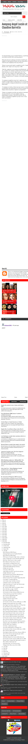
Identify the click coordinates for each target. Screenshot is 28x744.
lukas (4, 661)
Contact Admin (10, 701)
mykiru (4, 690)
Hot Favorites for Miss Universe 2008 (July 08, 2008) (14, 617)
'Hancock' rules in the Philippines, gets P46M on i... (14, 622)
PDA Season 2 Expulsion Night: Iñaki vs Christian (14, 557)
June (4, 646)
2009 (3, 539)
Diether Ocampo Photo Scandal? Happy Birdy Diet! (14, 577)
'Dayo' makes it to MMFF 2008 (9, 635)
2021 (3, 520)
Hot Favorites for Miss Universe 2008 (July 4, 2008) (14, 629)
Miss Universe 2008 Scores (9, 585)
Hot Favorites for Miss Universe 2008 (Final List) (13, 592)
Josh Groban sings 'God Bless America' (11, 581)
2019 (3, 523)
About (9, 1)
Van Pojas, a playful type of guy (10, 625)
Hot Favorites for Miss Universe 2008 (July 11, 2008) (14, 601)
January (5, 654)
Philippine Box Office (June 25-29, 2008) (11, 645)
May (4, 648)
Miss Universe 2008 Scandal (9, 597)
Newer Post (3, 397)
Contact (14, 1)
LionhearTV (4, 713)
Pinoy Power (13, 713)
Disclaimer (4, 703)
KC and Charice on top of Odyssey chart (12, 606)
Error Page (20, 1)
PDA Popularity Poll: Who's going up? (11, 576)
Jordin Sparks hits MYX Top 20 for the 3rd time (13, 571)
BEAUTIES (20, 31)
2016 (3, 528)
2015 (3, 529)
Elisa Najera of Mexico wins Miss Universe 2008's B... (14, 632)
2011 (3, 536)
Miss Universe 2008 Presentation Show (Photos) (13, 616)
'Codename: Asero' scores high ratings (11, 582)
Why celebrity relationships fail (9, 641)
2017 (3, 526)
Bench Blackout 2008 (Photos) (9, 552)
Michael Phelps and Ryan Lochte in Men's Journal (14, 609)
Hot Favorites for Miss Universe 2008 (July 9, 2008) (14, 608)
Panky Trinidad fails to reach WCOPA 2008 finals (13, 558)
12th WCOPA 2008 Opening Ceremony (11, 566)
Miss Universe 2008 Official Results (11, 590)
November (5, 544)
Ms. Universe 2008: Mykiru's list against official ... (14, 587)
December (5, 542)
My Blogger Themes (21, 739)
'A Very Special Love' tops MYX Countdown (12, 593)
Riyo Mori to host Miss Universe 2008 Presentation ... (14, 621)
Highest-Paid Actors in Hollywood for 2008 (12, 565)
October (5, 545)
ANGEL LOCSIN (14, 31)
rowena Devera (6, 684)
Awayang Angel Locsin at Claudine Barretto (12, 553)
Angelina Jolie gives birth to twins (10, 598)
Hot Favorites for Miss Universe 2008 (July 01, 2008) (14, 638)
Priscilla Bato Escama (8, 674)
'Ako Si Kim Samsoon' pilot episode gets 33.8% (13, 633)
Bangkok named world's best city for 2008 (12, 603)
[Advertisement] (14, 45)
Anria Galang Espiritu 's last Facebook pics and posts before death (12, 671)
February (5, 653)
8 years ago (17, 664)
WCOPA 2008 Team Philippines (10, 624)
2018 (3, 525)
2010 (3, 537)
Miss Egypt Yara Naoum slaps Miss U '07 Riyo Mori (14, 605)
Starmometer (22, 713)
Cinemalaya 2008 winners (8, 569)
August (5, 549)
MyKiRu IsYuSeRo (17, 738)
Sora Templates (11, 739)
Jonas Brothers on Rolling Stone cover (11, 563)
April (4, 649)
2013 (3, 533)
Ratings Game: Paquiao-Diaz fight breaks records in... (14, 640)
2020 (3, 521)
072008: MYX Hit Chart (8, 568)
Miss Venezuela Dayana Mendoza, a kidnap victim (14, 611)
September (5, 547)
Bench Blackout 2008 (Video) (9, 555)
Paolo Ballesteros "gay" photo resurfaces (8, 664)
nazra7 (4, 666)
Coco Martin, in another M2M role (10, 579)
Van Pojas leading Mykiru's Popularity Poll (12, 627)
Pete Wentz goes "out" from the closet (11, 643)
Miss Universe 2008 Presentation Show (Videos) (13, 614)
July (4, 550)
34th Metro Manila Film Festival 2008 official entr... (14, 637)
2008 (3, 541)
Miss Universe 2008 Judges (9, 630)
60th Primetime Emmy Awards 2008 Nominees (13, 574)
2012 (3, 534)
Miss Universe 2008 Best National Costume (12, 619)
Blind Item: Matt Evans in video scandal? (12, 560)
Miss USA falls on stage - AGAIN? (10, 589)
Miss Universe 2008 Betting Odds (10, 595)
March (4, 651)
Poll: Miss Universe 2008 (8, 600)
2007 (3, 656)
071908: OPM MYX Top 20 (9, 573)
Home (5, 1)
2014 (3, 531)
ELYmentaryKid (16, 710)
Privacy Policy (20, 701)
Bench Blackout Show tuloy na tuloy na (11, 561)
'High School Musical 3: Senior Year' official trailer (13, 584)
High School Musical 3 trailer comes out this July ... (14, 613)
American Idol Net (6, 710)
